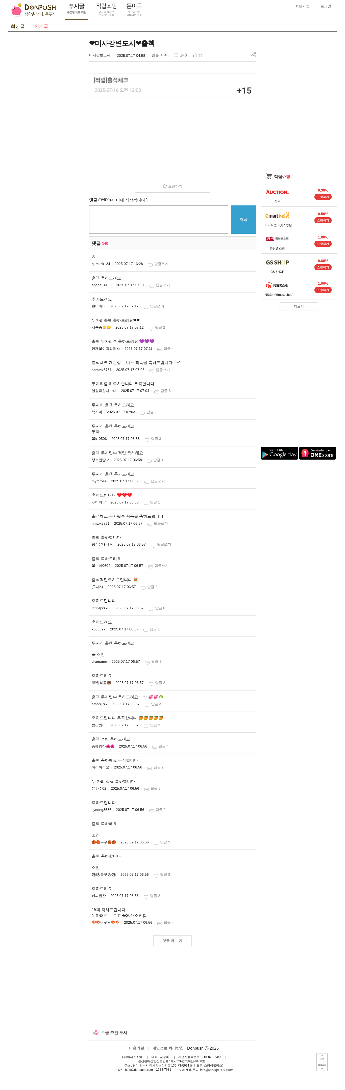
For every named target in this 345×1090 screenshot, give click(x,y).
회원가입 (302, 6)
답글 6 (160, 608)
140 (183, 55)
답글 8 (156, 661)
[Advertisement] (46, 114)
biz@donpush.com (216, 1070)
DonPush (33, 10)
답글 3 (166, 391)
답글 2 (160, 327)
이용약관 (136, 1048)
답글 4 (169, 349)
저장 (243, 219)
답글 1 (158, 460)
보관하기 (175, 186)
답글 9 (165, 842)
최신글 (17, 26)
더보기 (299, 306)
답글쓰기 (161, 264)
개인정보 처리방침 (168, 1048)
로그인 (326, 6)
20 (201, 56)
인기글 (41, 26)
